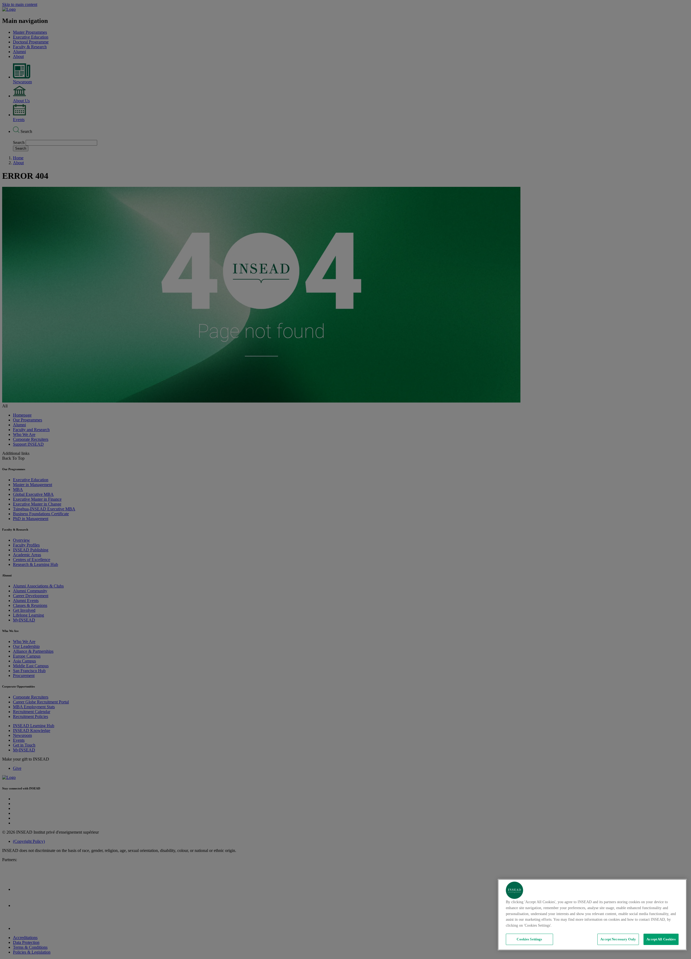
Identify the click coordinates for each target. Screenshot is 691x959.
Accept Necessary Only (618, 939)
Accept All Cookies (660, 939)
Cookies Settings (529, 939)
